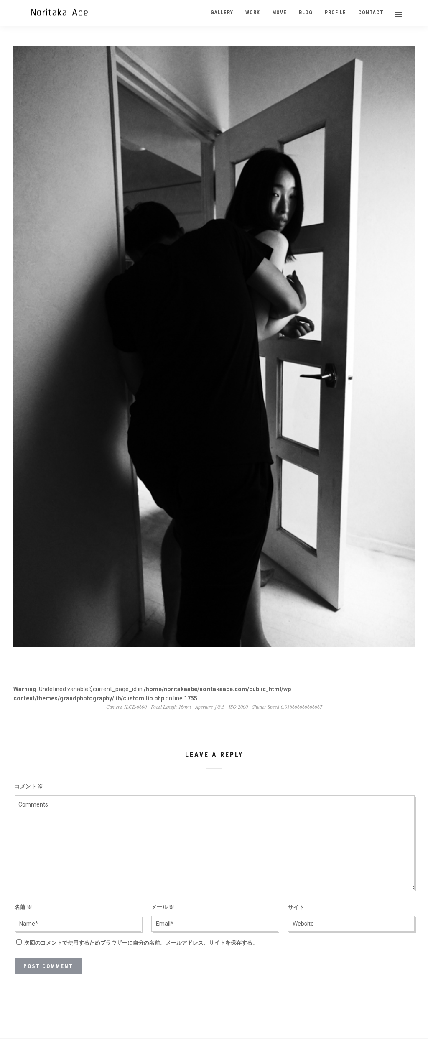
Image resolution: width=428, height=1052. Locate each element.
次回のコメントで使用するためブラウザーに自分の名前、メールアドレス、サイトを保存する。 (141, 943)
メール (162, 907)
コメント (29, 786)
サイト (296, 907)
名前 (23, 907)
